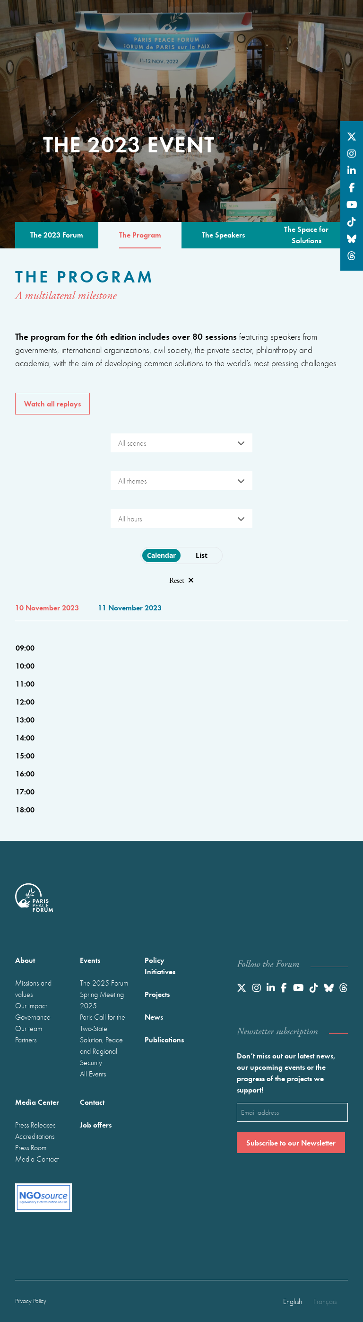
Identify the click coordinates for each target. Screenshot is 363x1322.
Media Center (37, 1102)
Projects (157, 994)
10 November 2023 (47, 607)
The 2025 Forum (104, 982)
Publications (164, 1039)
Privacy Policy (30, 1301)
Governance (33, 1017)
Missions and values (33, 988)
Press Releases (35, 1124)
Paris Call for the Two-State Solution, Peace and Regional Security (102, 1039)
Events (90, 960)
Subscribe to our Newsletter (291, 1142)
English (292, 1301)
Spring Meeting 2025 (102, 999)
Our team (28, 1028)
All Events (93, 1073)
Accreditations (34, 1136)
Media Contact (37, 1158)
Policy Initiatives (160, 965)
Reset (176, 581)
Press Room (30, 1147)
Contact (92, 1102)
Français (325, 1301)
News (154, 1017)
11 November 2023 (130, 607)
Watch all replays (52, 403)
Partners (25, 1039)
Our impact (31, 1005)
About (25, 960)
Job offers (96, 1124)
